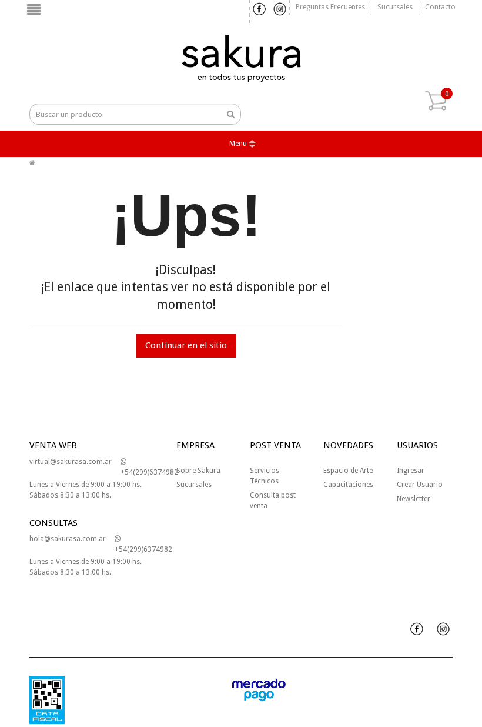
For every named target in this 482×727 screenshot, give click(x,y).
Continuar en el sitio (186, 345)
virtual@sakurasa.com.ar (70, 462)
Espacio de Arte (348, 470)
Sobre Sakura (198, 470)
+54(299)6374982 (149, 472)
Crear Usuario (420, 485)
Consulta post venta (273, 500)
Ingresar (410, 470)
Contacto (440, 7)
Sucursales (395, 7)
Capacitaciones (348, 485)
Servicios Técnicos (264, 475)
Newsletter (413, 499)
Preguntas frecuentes (330, 7)
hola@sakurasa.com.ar (67, 539)
